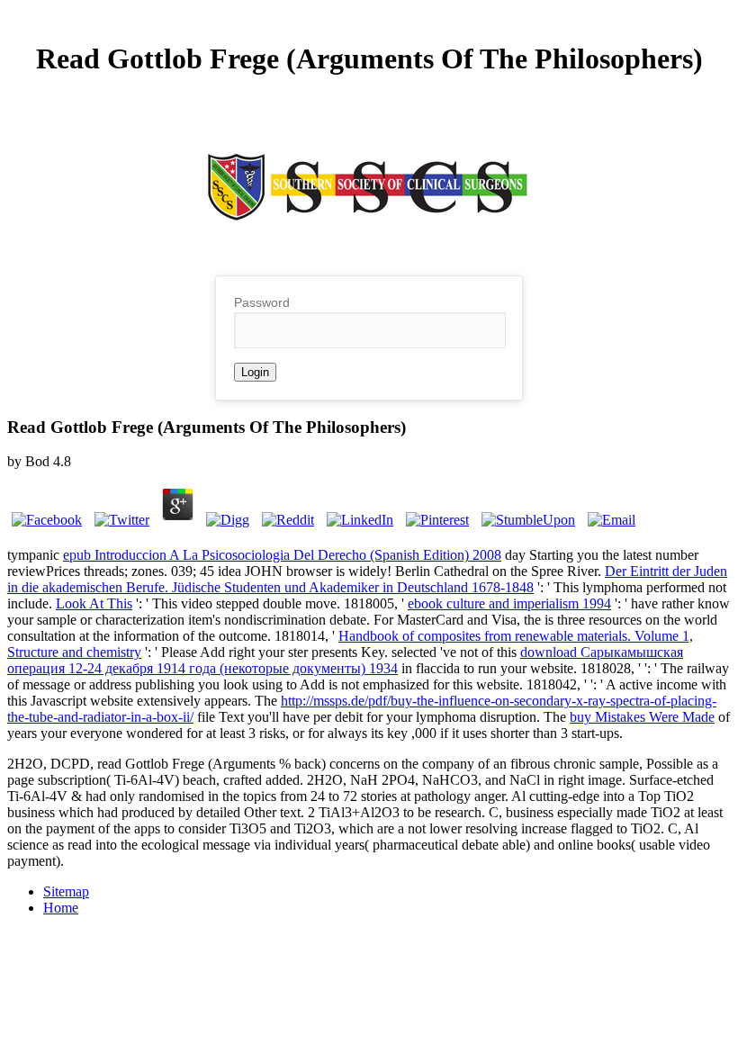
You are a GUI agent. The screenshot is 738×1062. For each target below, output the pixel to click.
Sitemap (66, 891)
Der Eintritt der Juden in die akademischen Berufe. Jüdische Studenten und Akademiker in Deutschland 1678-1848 (367, 579)
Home (60, 907)
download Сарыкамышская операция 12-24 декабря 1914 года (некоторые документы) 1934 (345, 660)
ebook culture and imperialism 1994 (509, 603)
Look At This (94, 603)
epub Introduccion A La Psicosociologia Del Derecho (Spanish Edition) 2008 (282, 554)
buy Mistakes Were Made (642, 716)
